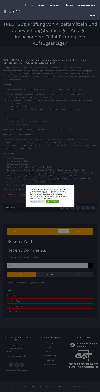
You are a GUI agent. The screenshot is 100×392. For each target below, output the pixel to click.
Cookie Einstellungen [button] (37, 202)
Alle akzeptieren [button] (52, 202)
